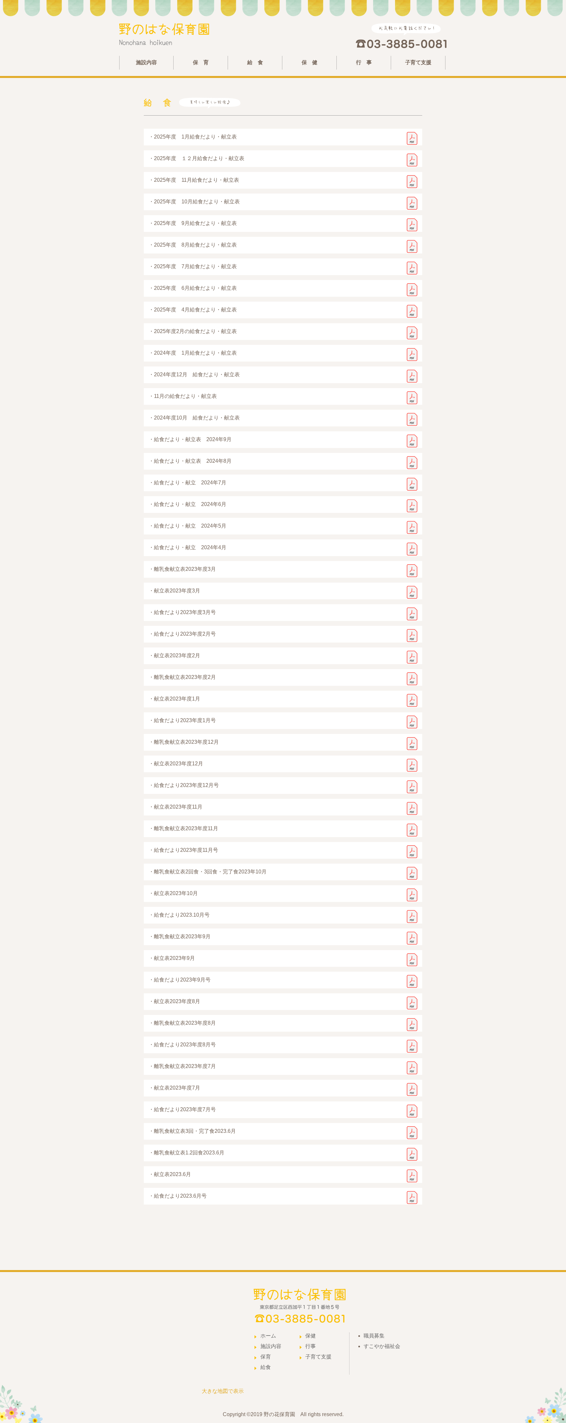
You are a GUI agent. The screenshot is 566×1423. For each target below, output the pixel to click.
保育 (265, 1356)
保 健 (309, 62)
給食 (265, 1367)
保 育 (201, 62)
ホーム (268, 1336)
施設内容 (146, 62)
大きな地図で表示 (223, 1391)
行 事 (364, 62)
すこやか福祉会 (382, 1346)
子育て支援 (418, 62)
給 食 (255, 62)
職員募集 (374, 1336)
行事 (310, 1346)
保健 (310, 1336)
